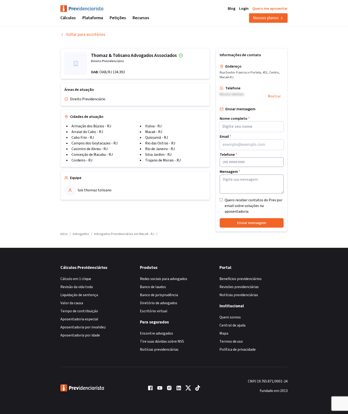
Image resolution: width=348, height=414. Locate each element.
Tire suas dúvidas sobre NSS (162, 341)
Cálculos (68, 18)
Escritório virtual (153, 311)
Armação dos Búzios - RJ (91, 126)
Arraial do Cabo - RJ (87, 131)
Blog (231, 8)
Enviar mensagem (251, 222)
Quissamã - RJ (156, 137)
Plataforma (92, 18)
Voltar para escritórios (85, 34)
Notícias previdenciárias (159, 349)
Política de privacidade (237, 349)
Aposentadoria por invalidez (83, 327)
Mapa (223, 333)
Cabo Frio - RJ (82, 137)
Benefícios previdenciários (240, 279)
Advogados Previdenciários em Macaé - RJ (124, 234)
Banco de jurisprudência (159, 295)
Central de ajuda (232, 325)
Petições (118, 18)
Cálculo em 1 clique (75, 279)
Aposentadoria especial (79, 319)
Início (64, 234)
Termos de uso (231, 341)
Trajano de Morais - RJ (163, 160)
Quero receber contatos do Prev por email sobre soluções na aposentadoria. (253, 206)
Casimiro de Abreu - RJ (89, 149)
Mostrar (274, 96)
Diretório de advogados (158, 303)
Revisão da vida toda (76, 287)
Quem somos (230, 317)
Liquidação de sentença (79, 295)
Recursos (141, 18)
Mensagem (230, 171)
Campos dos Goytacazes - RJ (94, 143)
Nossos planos (266, 18)
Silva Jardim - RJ (158, 154)
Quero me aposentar (270, 8)
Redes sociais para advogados (163, 279)
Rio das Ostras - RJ (160, 143)
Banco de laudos (153, 287)
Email (225, 136)
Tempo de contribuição (79, 311)
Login (244, 8)
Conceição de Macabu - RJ (92, 154)
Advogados (81, 234)
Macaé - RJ (153, 131)
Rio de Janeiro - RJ (160, 149)
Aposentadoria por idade (80, 335)
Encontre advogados (156, 333)
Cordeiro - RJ (81, 160)
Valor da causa (71, 303)
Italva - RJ (153, 126)
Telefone (228, 154)
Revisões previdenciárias (239, 287)
